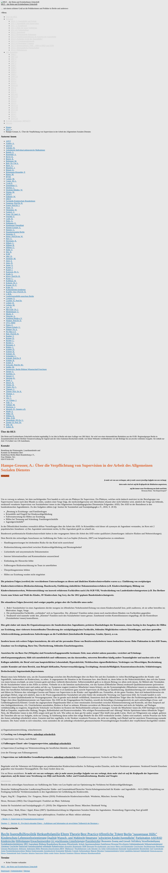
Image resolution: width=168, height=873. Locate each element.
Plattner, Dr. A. (11, 329)
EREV (8, 199)
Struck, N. (10, 383)
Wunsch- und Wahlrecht (71, 837)
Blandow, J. (10, 168)
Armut (3, 851)
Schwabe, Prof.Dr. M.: (14, 365)
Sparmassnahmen (92, 844)
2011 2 (13, 90)
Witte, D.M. (10, 418)
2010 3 (13, 83)
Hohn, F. (9, 250)
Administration (16, 871)
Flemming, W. (11, 210)
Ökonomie (106, 841)
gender (51, 853)
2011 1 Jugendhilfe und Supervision (25, 23)
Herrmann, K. (11, 241)
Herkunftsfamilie (48, 834)
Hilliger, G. (10, 247)
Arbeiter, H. (10, 148)
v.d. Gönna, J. (11, 400)
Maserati (94, 851)
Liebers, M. (10, 305)
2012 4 (13, 101)
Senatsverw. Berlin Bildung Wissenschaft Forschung (26, 369)
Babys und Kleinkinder (124, 846)
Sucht (19, 853)
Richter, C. (10, 340)
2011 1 (13, 88)
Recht (5, 834)
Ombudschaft (145, 851)
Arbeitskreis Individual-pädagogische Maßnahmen (25, 150)
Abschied (62, 853)
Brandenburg (52, 844)
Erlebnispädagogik (136, 844)
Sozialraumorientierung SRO (14, 844)
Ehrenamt (90, 846)
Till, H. (8, 396)
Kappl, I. (9, 270)
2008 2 (13, 68)
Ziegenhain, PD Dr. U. (15, 420)
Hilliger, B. (10, 245)
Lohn (89, 849)
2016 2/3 (14, 119)
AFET (8, 141)
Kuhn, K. (9, 287)
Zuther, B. (10, 427)
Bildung (42, 844)
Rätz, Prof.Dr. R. (12, 334)
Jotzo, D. (9, 263)
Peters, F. (9, 325)
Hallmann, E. (11, 223)
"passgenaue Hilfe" (144, 834)
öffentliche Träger (111, 834)
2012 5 (13, 103)
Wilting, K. (10, 416)
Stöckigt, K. (10, 378)
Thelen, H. (10, 385)
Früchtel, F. (10, 216)
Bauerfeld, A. (11, 154)
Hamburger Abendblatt (15, 225)
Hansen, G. (10, 230)
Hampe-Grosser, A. (13, 228)
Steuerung (91, 837)
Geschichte (14, 846)
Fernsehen (24, 853)
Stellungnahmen (84, 851)
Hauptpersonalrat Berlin (15, 232)
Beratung (63, 844)
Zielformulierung (112, 849)
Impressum (5, 871)
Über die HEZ (11, 17)
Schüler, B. (10, 360)
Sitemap (9, 123)
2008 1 (13, 65)
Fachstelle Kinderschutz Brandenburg (20, 201)
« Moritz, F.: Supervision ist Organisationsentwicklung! (22, 819)
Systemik (75, 851)
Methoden (68, 851)
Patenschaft (23, 846)
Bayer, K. (9, 157)
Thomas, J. (10, 394)
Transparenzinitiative (111, 851)
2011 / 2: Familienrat (19, 26)
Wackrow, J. (10, 407)
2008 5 (13, 74)
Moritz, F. (10, 314)
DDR (84, 846)
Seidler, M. (10, 367)
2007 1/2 (14, 57)
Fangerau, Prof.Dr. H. (14, 203)
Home (8, 127)
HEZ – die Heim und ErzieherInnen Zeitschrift (19, 4)
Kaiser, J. (9, 267)
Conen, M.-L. (11, 181)
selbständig (47, 846)
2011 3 (13, 92)
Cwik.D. (9, 183)
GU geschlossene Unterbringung (68, 841)
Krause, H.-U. (11, 285)
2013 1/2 (14, 105)
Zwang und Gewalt (121, 841)
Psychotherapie (100, 846)
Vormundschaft (11, 853)
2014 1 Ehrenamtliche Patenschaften (25, 48)
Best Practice (89, 834)
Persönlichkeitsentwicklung (15, 851)
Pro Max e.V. (11, 332)
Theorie (74, 834)
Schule (82, 844)
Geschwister (138, 846)
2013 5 (13, 112)
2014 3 (13, 116)
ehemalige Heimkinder (73, 846)
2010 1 (13, 79)
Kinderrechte (8, 840)
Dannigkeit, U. (11, 185)
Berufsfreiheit (144, 849)
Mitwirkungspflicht (94, 853)
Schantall (9, 19)
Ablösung (22, 849)
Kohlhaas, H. (11, 281)
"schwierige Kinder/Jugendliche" (116, 837)
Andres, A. (10, 143)
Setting (56, 853)
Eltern (65, 834)
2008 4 (13, 72)
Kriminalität (60, 851)
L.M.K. (9, 294)
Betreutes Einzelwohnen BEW (52, 849)
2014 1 (13, 114)
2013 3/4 (14, 108)
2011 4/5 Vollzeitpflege (20, 30)
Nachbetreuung (150, 846)
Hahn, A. (9, 221)
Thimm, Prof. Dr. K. (14, 391)
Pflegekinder (72, 844)
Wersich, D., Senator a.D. (16, 409)
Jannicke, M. (11, 259)
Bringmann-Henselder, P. (15, 172)
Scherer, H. (10, 352)
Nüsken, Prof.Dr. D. (14, 321)
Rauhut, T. (10, 336)
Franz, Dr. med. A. (13, 214)
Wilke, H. (9, 414)
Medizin (28, 851)
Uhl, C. (9, 398)
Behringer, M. (11, 161)
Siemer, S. (10, 371)
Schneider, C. (11, 356)
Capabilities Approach (132, 851)
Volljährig (136, 841)
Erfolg (122, 851)
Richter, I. (10, 343)
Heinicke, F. (10, 234)
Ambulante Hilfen (33, 849)
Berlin (128, 834)
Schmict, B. (10, 354)
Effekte (46, 853)
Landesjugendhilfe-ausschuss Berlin (20, 296)
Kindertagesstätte (37, 851)
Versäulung (70, 853)
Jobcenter (94, 849)
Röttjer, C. (10, 347)
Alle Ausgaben (11, 52)
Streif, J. (9, 380)
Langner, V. (10, 298)
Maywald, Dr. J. (12, 309)
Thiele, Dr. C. (11, 387)
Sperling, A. (10, 374)
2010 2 (13, 81)
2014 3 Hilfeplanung (19, 50)
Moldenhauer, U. (12, 312)
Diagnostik (122, 849)
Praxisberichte (92, 841)
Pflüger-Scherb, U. (13, 327)
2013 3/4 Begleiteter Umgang (22, 43)
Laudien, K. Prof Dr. (14, 301)
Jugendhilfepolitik (23, 834)
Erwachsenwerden (40, 841)
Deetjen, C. (10, 188)
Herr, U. (9, 239)
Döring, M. (10, 192)
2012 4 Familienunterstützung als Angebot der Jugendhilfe (33, 37)
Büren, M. (10, 174)
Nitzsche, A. (10, 316)
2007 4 (13, 61)
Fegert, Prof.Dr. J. (13, 205)
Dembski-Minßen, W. (14, 190)
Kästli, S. (9, 274)
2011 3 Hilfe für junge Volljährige (24, 28)
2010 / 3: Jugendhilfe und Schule (23, 21)
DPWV (9, 194)
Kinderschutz (9, 837)
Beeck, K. (10, 159)
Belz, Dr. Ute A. (12, 163)
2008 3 (13, 70)
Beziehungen (13, 849)
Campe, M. (10, 179)
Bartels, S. (10, 152)
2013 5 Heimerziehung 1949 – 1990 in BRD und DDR (32, 46)
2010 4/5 (14, 85)
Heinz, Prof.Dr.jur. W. (14, 236)
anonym (9, 146)
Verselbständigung (150, 841)
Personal (115, 844)
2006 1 (13, 54)
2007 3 (13, 59)
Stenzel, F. (10, 376)
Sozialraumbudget (133, 849)
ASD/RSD (156, 837)
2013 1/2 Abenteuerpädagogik (22, 41)
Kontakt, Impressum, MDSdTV (18, 121)
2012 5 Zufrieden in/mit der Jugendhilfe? (27, 39)
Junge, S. (9, 265)
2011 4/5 (14, 94)
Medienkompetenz (156, 851)
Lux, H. (9, 307)
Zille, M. (9, 425)
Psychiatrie (124, 844)
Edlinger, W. (11, 197)
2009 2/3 (14, 77)
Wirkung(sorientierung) (153, 844)
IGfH (8, 254)
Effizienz (77, 853)
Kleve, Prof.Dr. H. (13, 276)
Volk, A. (9, 402)
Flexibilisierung (81, 849)
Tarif (151, 849)
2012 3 (13, 99)
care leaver (111, 846)
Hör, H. (9, 252)
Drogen (3, 853)
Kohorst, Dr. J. (11, 283)
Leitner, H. (10, 303)
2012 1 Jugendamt (18, 32)
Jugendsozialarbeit (35, 846)
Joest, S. (9, 261)
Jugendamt (33, 844)
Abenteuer (5, 846)
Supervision (39, 853)
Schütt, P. (9, 363)
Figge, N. (9, 208)
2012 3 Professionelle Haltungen (23, 34)
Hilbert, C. (10, 243)
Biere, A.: (9, 166)
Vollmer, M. (10, 405)
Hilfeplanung (23, 841)
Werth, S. (9, 411)
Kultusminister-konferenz (16, 290)
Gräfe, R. (9, 219)
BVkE (8, 177)
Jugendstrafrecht (49, 851)
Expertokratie (158, 849)
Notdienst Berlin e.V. (14, 318)
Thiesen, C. (10, 389)
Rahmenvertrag (58, 846)
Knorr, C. (9, 278)
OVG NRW (10, 323)
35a (99, 849)
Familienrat (106, 844)
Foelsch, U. (10, 212)
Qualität (52, 837)
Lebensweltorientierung (32, 837)
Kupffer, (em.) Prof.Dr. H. (16, 292)
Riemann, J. (10, 345)
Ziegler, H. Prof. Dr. (14, 422)
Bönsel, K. (10, 170)
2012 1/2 (14, 96)
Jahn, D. (9, 256)
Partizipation (143, 837)
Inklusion (84, 853)
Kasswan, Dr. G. (12, 272)
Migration (100, 851)
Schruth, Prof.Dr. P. (13, 358)
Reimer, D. (10, 338)
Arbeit (103, 849)
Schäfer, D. (10, 349)
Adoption (31, 853)
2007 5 (13, 63)
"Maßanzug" (69, 849)
